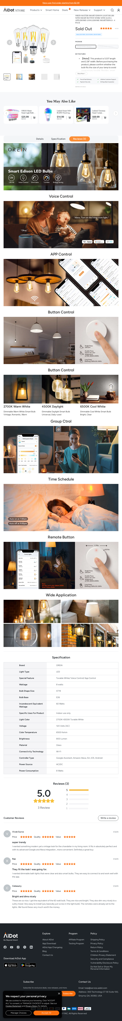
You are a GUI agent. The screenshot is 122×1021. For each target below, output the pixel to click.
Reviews (79, 138)
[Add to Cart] (33, 117)
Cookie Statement (13, 1006)
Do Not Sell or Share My (101, 967)
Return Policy (96, 947)
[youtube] (11, 947)
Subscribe (68, 993)
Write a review (108, 818)
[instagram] (18, 947)
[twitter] (24, 947)
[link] (118, 10)
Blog (44, 951)
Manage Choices (18, 1013)
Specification (58, 138)
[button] (7, 76)
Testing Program (76, 943)
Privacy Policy (31, 1006)
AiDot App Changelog (52, 947)
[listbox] (96, 47)
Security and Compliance (102, 959)
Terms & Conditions (99, 951)
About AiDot (48, 939)
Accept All (46, 1013)
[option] (85, 47)
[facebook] (5, 947)
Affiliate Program (76, 939)
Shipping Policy (97, 939)
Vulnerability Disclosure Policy (104, 963)
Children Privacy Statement (103, 955)
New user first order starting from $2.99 (61, 3)
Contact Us (47, 955)
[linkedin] (31, 947)
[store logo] (14, 10)
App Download (49, 943)
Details (39, 138)
